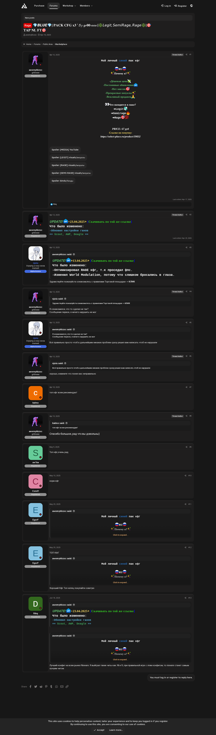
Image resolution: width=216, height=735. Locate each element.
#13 (189, 598)
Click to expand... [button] (120, 535)
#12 (189, 547)
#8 (190, 416)
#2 (190, 215)
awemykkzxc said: (62, 254)
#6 (190, 356)
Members (85, 5)
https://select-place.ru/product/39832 (120, 136)
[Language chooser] (191, 5)
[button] (75, 6)
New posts (29, 18)
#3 (190, 247)
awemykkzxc (31, 35)
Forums (53, 5)
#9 (190, 447)
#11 (189, 504)
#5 (190, 323)
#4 (190, 291)
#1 (190, 55)
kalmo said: (58, 423)
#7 (190, 387)
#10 (189, 476)
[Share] (186, 54)
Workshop (68, 5)
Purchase (39, 5)
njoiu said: (57, 298)
